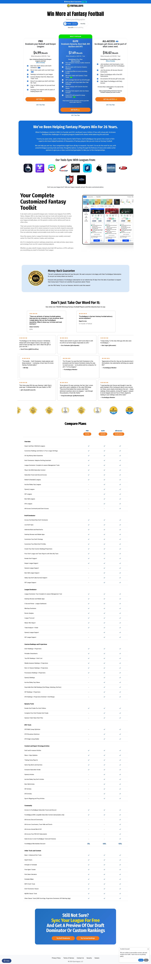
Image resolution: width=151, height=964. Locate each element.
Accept (141, 960)
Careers (97, 958)
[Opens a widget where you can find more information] (6, 961)
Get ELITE (102, 434)
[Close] (148, 949)
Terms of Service (68, 958)
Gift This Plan (40, 105)
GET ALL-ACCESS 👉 (110, 99)
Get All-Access (118, 434)
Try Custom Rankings (88, 938)
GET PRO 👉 (40, 99)
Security (89, 958)
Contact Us (80, 958)
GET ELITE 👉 (75, 110)
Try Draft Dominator (63, 938)
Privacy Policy (56, 958)
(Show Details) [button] (110, 61)
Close (146, 960)
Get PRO (87, 434)
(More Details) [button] (40, 62)
